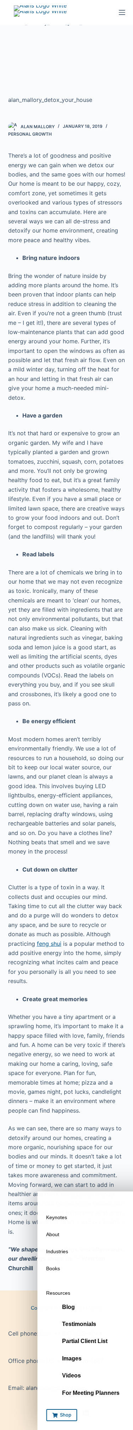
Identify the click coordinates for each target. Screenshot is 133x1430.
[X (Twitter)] (60, 1413)
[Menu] (122, 12)
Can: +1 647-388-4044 (71, 1333)
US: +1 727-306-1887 (75, 1360)
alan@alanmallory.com (56, 1387)
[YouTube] (73, 1413)
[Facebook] (47, 1413)
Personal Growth (30, 134)
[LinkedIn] (86, 1413)
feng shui (49, 943)
